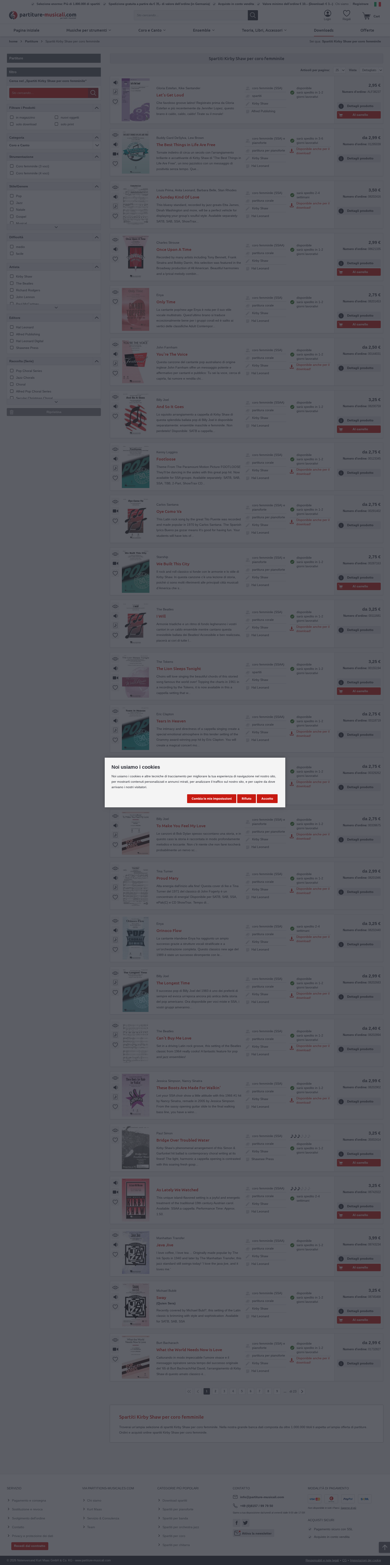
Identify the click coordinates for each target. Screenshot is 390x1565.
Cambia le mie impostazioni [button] (212, 798)
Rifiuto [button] (246, 798)
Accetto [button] (267, 798)
